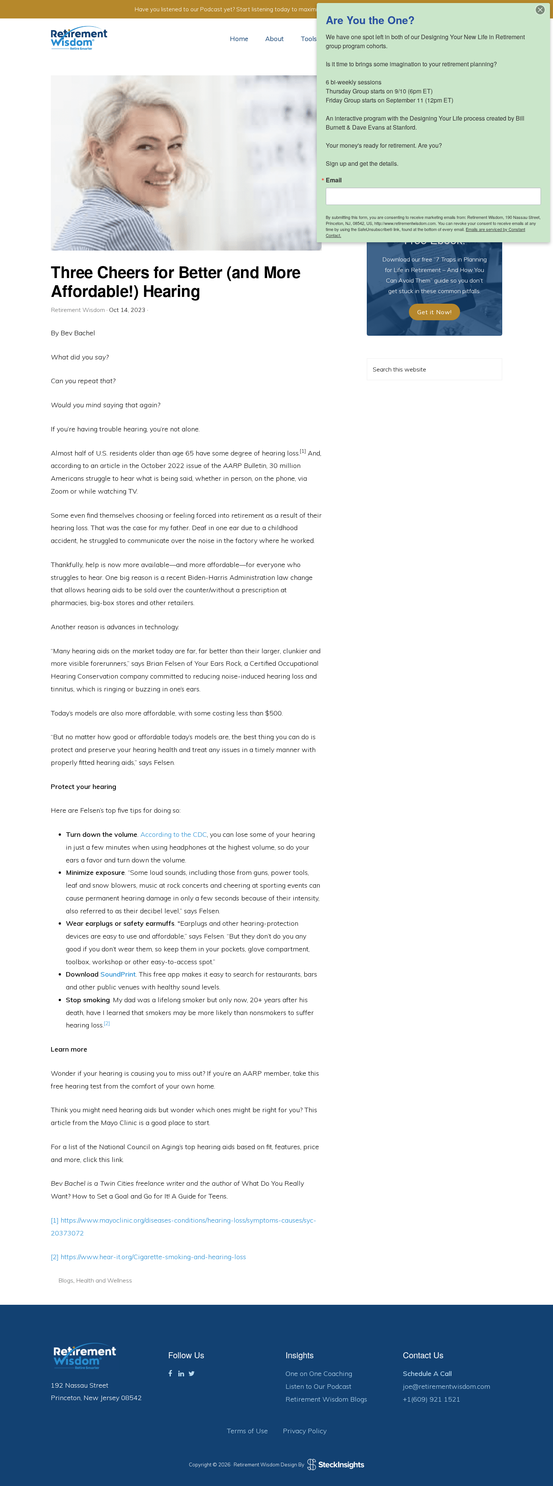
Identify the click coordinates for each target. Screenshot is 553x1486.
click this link (103, 1159)
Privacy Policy (305, 1430)
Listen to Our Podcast (318, 1386)
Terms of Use (247, 1430)
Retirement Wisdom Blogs (326, 1399)
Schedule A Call (427, 1373)
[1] (55, 1220)
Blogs (65, 1280)
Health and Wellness (104, 1280)
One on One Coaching (319, 1373)
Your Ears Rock (217, 663)
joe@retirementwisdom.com (446, 1386)
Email (334, 180)
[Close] (540, 9)
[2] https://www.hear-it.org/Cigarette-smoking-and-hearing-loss (148, 1256)
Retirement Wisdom (79, 38)
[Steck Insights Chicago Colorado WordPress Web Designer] (334, 1465)
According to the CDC (173, 834)
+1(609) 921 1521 (431, 1399)
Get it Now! (434, 312)
